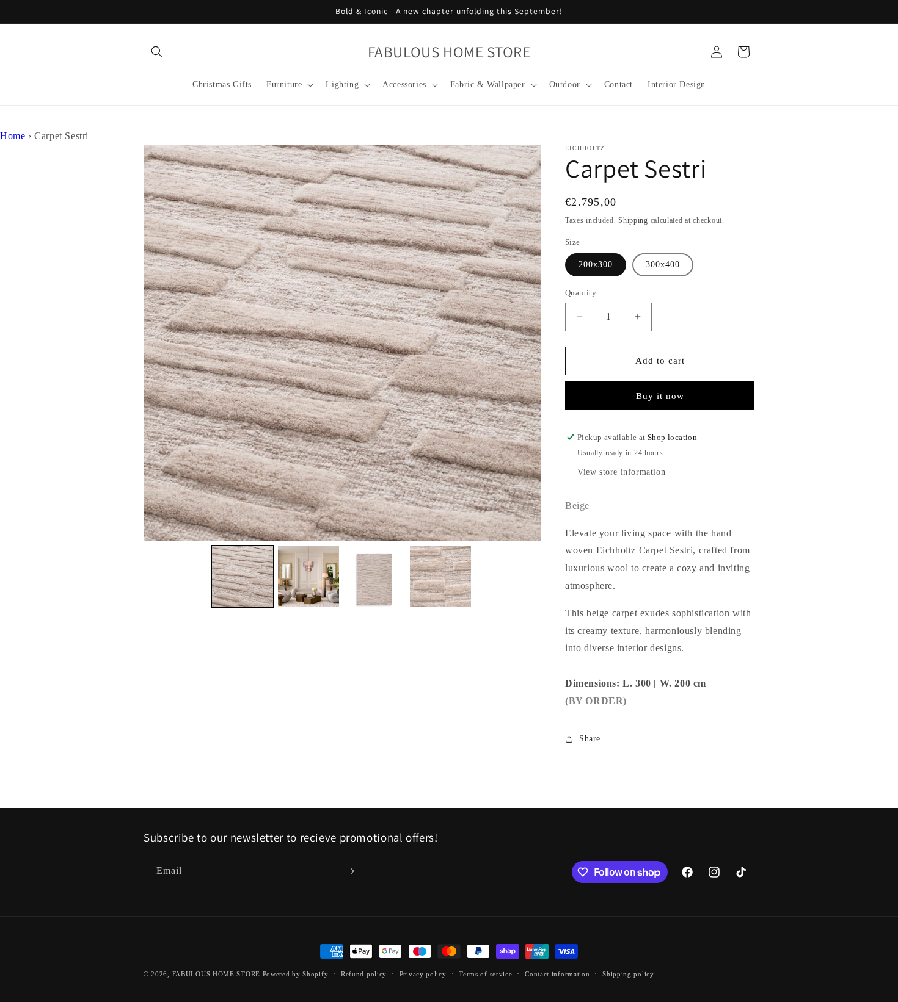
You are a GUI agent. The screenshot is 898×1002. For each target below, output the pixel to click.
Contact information (557, 974)
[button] (157, 51)
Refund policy (364, 974)
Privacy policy (423, 974)
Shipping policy (628, 974)
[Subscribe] (349, 871)
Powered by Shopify (296, 974)
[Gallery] (342, 378)
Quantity (580, 292)
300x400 (663, 264)
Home (12, 136)
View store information (621, 472)
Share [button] (589, 738)
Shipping (633, 220)
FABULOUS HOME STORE (216, 974)
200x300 (596, 264)
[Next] (523, 343)
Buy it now (660, 396)
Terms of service (485, 974)
